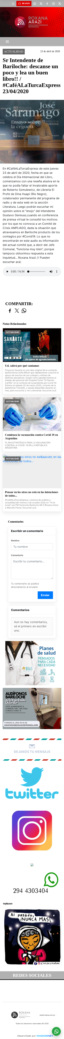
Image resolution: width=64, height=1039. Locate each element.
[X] (41, 4)
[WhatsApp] (35, 4)
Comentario (17, 555)
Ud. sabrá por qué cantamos (22, 365)
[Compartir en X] (17, 311)
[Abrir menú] (7, 42)
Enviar (45, 595)
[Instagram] (53, 4)
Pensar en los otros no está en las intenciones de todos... (31, 494)
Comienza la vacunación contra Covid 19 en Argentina (31, 436)
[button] (13, 4)
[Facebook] (47, 4)
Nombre (15, 540)
